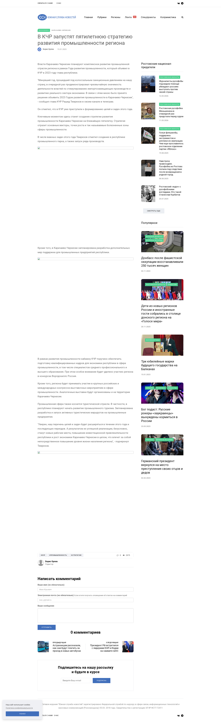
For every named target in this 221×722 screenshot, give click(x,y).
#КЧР (43, 555)
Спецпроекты (148, 17)
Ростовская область (169, 77)
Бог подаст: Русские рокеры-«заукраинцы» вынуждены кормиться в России (159, 415)
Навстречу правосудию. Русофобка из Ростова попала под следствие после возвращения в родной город (170, 168)
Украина (150, 388)
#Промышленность (58, 555)
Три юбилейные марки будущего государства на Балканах (159, 365)
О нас (59, 3)
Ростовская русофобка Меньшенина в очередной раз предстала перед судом (171, 112)
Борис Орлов (48, 49)
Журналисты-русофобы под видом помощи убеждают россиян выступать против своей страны (171, 86)
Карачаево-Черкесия (61, 30)
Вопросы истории (154, 240)
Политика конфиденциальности (19, 708)
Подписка (101, 680)
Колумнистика (168, 17)
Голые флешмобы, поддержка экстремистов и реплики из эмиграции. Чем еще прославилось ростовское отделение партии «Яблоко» (171, 140)
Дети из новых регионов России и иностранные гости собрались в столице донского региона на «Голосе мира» (161, 313)
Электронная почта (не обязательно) (56, 595)
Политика (160, 388)
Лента (130, 17)
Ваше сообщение (46, 606)
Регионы (115, 17)
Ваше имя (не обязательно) (51, 585)
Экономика (44, 30)
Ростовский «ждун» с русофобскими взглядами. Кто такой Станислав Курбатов (170, 190)
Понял (22, 714)
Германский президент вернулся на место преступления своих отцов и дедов (162, 466)
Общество (172, 284)
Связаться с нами (45, 3)
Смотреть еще (153, 211)
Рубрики (101, 17)
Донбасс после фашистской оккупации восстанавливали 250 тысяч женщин (162, 261)
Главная (88, 17)
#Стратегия (76, 555)
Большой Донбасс (154, 236)
